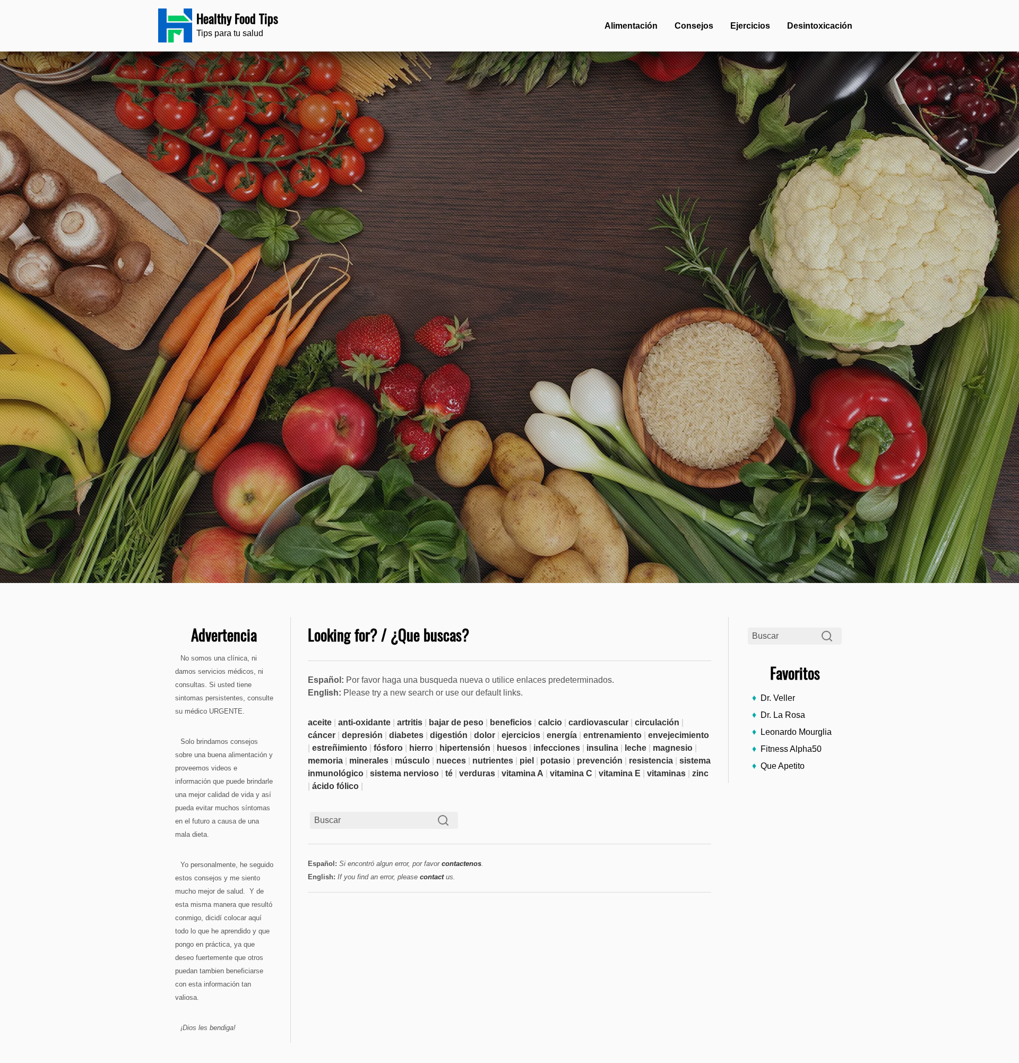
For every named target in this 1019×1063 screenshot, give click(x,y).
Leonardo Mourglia (796, 731)
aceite (320, 722)
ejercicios (521, 735)
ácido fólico (335, 786)
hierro (421, 747)
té (449, 773)
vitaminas (666, 773)
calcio (550, 722)
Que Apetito (783, 765)
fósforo (388, 747)
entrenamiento (612, 735)
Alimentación (631, 25)
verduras (477, 773)
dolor (484, 735)
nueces (451, 760)
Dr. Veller (778, 697)
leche (635, 747)
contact (432, 877)
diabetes (406, 735)
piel (527, 760)
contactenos (461, 864)
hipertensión (464, 747)
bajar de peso (456, 722)
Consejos (694, 25)
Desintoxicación (819, 25)
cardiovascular (598, 722)
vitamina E (620, 773)
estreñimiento (339, 747)
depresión (362, 735)
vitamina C (571, 773)
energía (562, 735)
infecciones (556, 747)
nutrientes (492, 760)
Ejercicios (750, 25)
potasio (555, 760)
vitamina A (522, 773)
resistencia (651, 760)
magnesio (673, 747)
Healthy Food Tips (237, 18)
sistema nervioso (404, 773)
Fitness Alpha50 (791, 748)
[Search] (827, 636)
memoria (325, 760)
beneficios (511, 722)
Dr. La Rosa (783, 714)
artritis (409, 722)
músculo (412, 760)
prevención (600, 760)
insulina (602, 747)
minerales (368, 760)
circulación (657, 722)
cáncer (321, 735)
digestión (449, 735)
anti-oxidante (364, 722)
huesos (512, 747)
